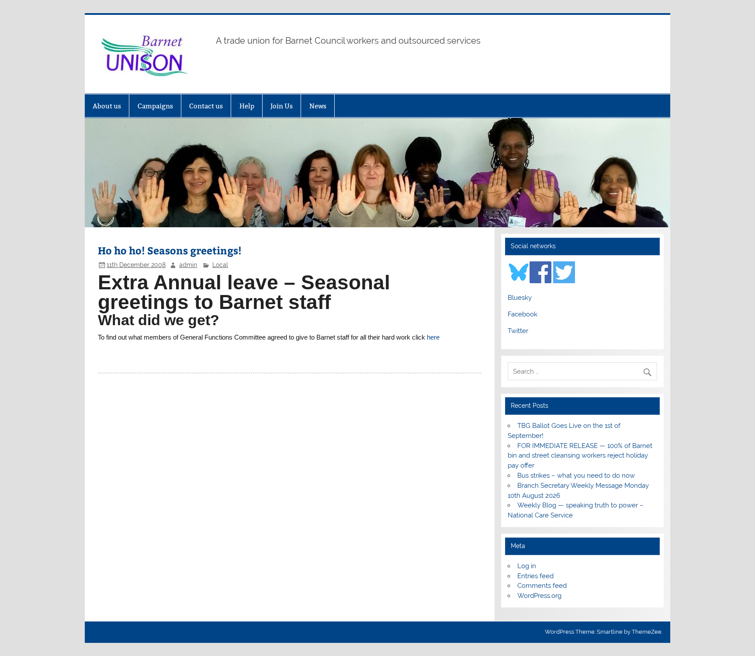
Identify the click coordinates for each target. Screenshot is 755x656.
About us (107, 106)
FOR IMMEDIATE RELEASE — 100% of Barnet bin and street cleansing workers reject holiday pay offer (580, 456)
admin (188, 264)
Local (220, 264)
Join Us (281, 106)
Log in (526, 566)
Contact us (206, 106)
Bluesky (520, 298)
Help (246, 106)
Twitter (518, 331)
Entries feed (535, 576)
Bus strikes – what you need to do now (576, 475)
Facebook (522, 314)
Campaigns (155, 106)
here (433, 337)
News (317, 106)
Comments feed (542, 586)
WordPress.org (539, 596)
